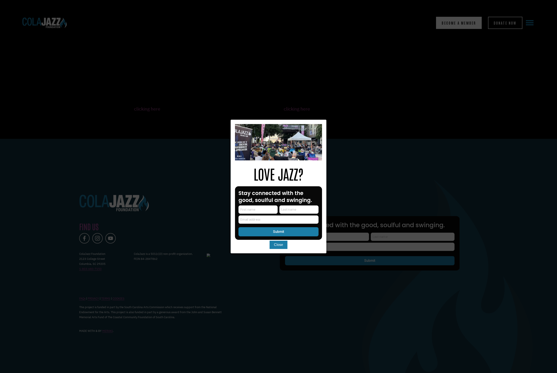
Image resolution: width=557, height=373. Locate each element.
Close (278, 245)
